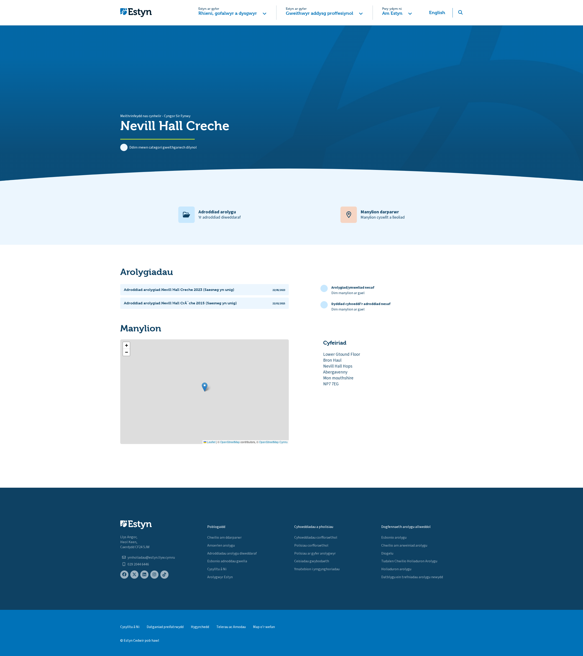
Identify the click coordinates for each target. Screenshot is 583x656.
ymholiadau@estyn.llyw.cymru (151, 557)
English (437, 12)
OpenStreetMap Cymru (273, 442)
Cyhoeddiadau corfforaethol (315, 537)
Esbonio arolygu (394, 537)
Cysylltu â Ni (216, 569)
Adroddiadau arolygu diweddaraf (232, 553)
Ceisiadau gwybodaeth (311, 561)
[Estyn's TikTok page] (164, 575)
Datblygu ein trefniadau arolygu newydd (412, 577)
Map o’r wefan (264, 626)
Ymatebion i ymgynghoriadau (317, 569)
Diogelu (387, 553)
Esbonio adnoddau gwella (227, 561)
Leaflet (210, 442)
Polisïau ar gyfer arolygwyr (315, 553)
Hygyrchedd (200, 626)
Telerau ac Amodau (231, 626)
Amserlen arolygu (221, 545)
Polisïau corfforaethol (311, 545)
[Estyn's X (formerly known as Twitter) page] (134, 575)
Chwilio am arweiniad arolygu (404, 545)
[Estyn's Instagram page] (154, 575)
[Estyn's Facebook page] (124, 575)
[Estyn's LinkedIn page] (144, 575)
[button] (232, 12)
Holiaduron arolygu (396, 569)
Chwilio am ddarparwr (224, 537)
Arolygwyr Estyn (220, 577)
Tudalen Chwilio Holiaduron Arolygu (409, 561)
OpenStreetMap (230, 442)
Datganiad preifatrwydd (165, 626)
